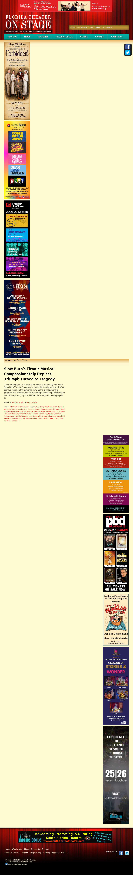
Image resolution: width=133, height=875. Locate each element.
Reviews (12, 37)
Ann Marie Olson (51, 407)
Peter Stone (32, 416)
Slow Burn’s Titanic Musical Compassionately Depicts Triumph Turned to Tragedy (29, 374)
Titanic (56, 418)
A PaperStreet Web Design (17, 864)
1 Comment (15, 421)
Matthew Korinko (54, 414)
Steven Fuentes (31, 418)
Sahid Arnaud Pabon (45, 416)
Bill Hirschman (32, 402)
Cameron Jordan (34, 409)
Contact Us (99, 27)
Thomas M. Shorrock (45, 418)
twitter (127, 853)
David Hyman (55, 409)
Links (91, 27)
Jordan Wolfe (50, 411)
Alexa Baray (39, 407)
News (27, 37)
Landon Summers (25, 414)
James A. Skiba (39, 411)
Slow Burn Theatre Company (14, 418)
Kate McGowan (13, 414)
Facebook (121, 853)
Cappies (99, 37)
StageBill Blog (64, 37)
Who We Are (82, 27)
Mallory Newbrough (40, 414)
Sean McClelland (59, 416)
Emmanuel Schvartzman (24, 411)
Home (72, 27)
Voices (84, 37)
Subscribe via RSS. (26, 862)
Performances (16, 407)
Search (109, 27)
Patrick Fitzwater (21, 416)
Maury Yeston (9, 416)
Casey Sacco (45, 409)
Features (43, 37)
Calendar (116, 37)
